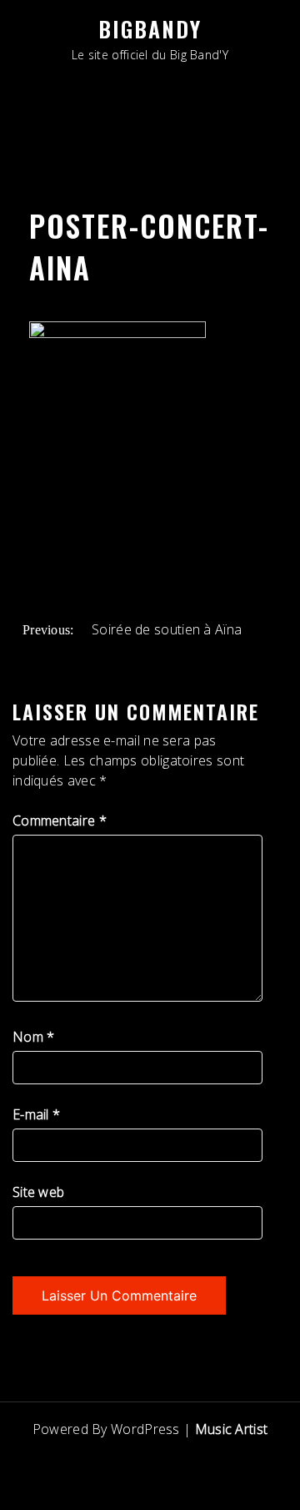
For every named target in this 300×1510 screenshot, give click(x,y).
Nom (33, 1037)
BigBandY (150, 29)
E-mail (36, 1114)
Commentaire (59, 820)
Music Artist (231, 1429)
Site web (38, 1192)
